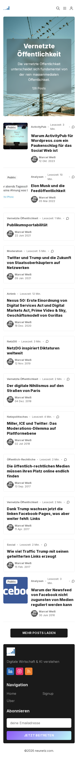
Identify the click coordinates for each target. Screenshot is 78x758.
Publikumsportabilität (27, 225)
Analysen (37, 176)
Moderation (14, 251)
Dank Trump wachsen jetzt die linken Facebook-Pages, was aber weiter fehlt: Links (38, 514)
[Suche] (58, 8)
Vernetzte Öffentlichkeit (22, 218)
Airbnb (11, 293)
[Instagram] (19, 671)
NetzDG (12, 341)
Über (11, 701)
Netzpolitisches (17, 416)
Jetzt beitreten (39, 735)
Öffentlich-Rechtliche (21, 459)
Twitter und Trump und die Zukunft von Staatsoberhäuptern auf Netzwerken (39, 263)
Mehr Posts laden (39, 633)
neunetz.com (44, 750)
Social (11, 544)
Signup (47, 693)
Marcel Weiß (47, 157)
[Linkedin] (10, 671)
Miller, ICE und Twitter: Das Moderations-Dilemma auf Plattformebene (32, 428)
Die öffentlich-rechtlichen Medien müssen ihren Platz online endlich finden (38, 471)
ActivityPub (38, 126)
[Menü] (64, 8)
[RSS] (28, 671)
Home (11, 693)
